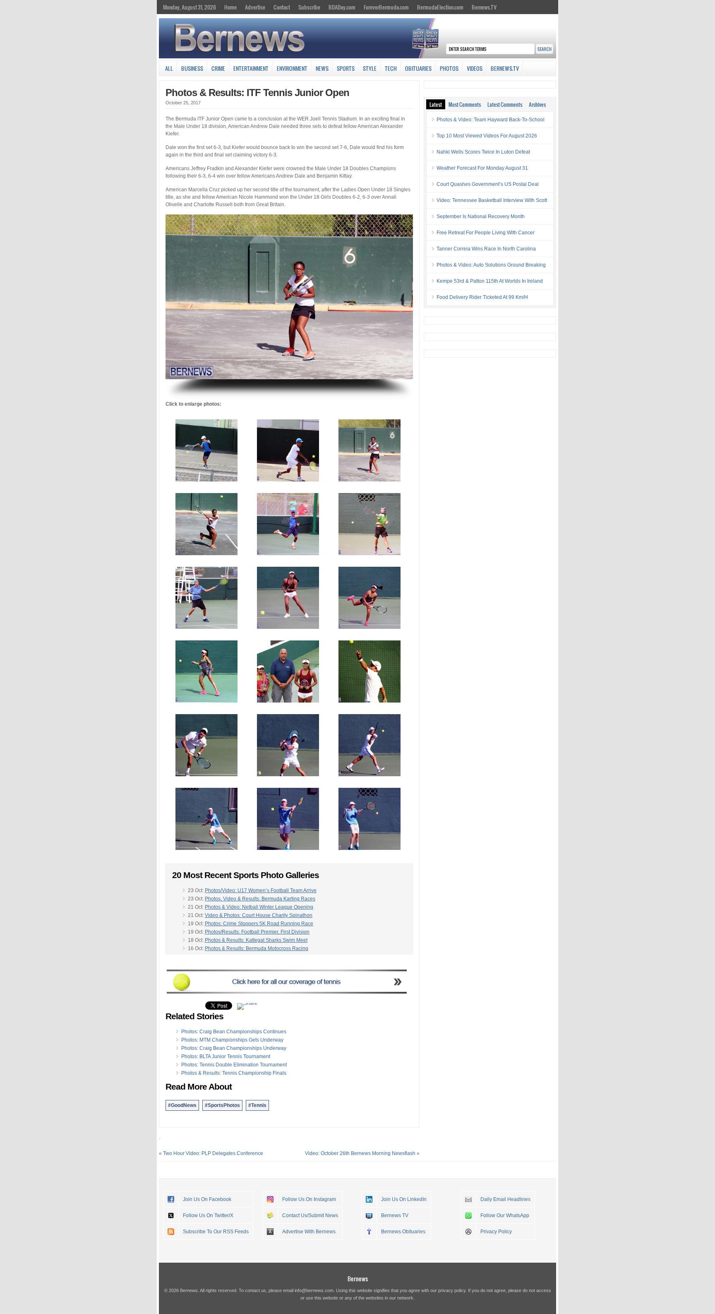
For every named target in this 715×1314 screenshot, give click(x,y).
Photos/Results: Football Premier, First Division (257, 932)
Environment (292, 68)
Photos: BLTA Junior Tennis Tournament (225, 1056)
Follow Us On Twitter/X (208, 1215)
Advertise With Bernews (309, 1232)
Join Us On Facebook (207, 1199)
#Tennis (257, 1105)
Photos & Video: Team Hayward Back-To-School (491, 120)
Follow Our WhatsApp (504, 1215)
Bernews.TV (484, 7)
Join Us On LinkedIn (404, 1199)
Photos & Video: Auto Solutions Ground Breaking (491, 265)
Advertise (255, 7)
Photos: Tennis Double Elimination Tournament (234, 1065)
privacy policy (451, 1290)
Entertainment (251, 68)
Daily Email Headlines (505, 1199)
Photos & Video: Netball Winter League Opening (259, 907)
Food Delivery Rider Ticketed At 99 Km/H (482, 297)
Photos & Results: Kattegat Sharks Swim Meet (256, 940)
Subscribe (309, 7)
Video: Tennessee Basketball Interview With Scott (492, 200)
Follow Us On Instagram (309, 1199)
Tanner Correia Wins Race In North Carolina (486, 249)
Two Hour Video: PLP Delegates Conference (213, 1153)
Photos (449, 68)
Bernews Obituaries (403, 1232)
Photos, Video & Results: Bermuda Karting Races (260, 899)
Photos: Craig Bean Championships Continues (233, 1032)
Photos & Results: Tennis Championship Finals (233, 1073)
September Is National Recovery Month (481, 216)
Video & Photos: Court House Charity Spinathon (258, 915)
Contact (282, 7)
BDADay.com (342, 7)
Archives (537, 104)
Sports (346, 68)
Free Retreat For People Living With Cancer (486, 233)
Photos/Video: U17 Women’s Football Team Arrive (261, 890)
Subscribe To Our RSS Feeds (216, 1232)
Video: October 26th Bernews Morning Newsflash (360, 1153)
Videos (474, 68)
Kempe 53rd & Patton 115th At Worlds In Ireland (490, 281)
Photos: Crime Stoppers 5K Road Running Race (259, 924)
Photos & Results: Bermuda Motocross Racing (256, 948)
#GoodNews (182, 1105)
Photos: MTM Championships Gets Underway (232, 1040)
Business (192, 68)
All (169, 68)
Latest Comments (504, 104)
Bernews (358, 1278)
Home (230, 7)
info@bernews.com (314, 1290)
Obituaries (418, 68)
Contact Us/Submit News (310, 1215)
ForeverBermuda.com (386, 7)
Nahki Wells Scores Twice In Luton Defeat (483, 152)
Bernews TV (394, 1215)
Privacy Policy (496, 1232)
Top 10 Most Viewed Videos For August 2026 (487, 136)
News (322, 68)
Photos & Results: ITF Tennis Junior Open (257, 92)
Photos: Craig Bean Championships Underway (233, 1048)
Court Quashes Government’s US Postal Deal (488, 184)
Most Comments (465, 104)
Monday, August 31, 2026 (189, 7)
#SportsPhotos (222, 1105)
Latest (435, 104)
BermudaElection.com (440, 7)
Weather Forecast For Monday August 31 (482, 168)
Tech (391, 68)
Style (370, 68)
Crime (218, 68)
